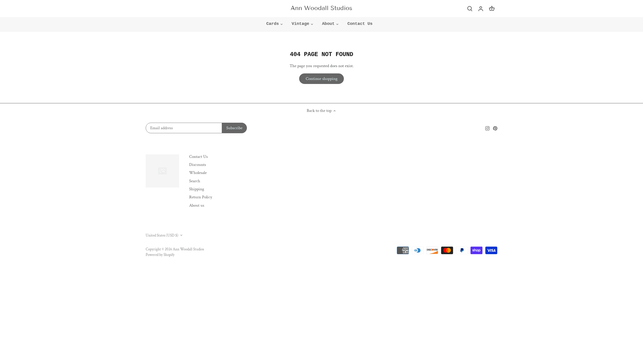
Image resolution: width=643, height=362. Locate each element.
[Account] (480, 8)
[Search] (469, 8)
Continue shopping (322, 78)
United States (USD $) (162, 235)
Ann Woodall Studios (321, 8)
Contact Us (198, 156)
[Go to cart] (492, 8)
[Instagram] (487, 128)
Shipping (196, 189)
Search (194, 181)
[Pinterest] (495, 128)
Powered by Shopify (160, 254)
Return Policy (200, 197)
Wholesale (198, 172)
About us (196, 205)
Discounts (197, 164)
